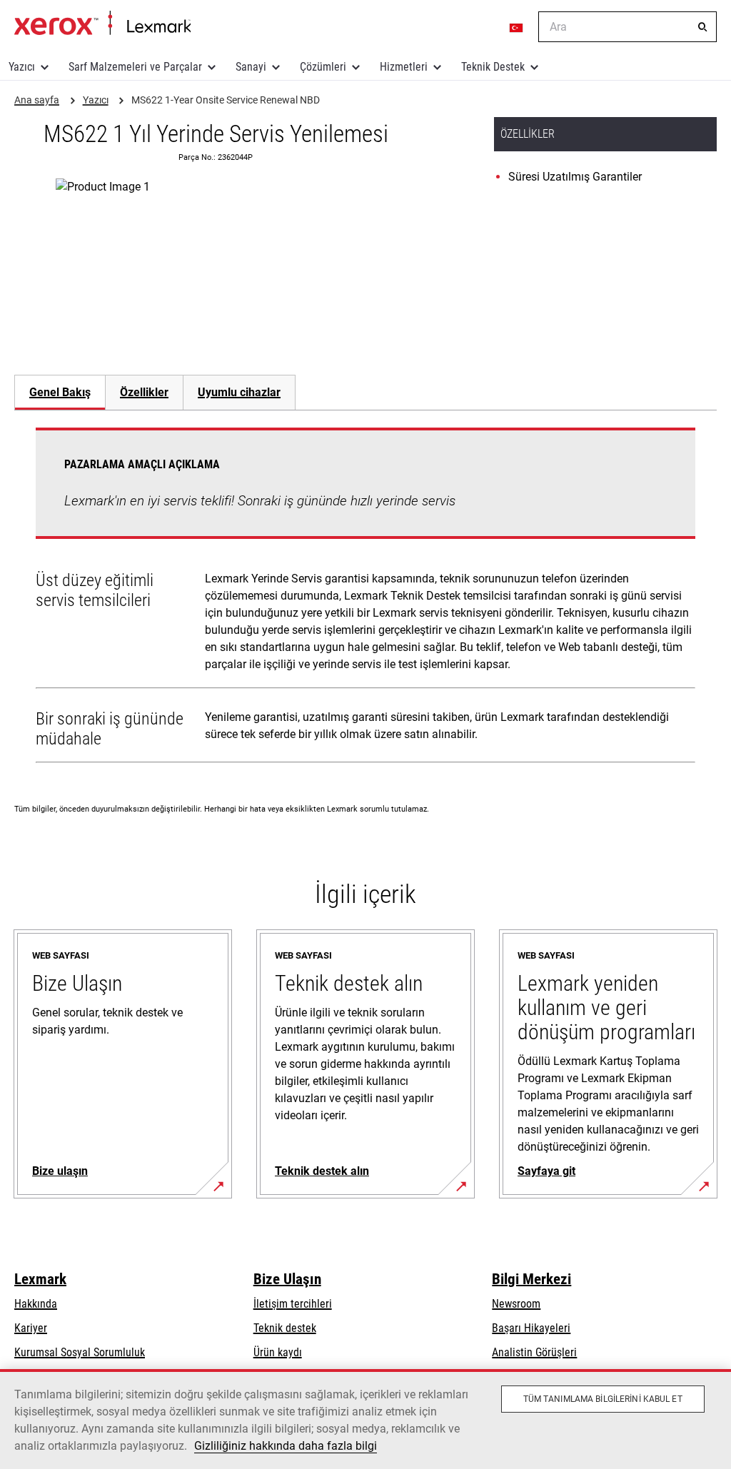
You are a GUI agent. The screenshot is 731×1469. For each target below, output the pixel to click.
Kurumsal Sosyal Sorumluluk (79, 1352)
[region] (365, 1419)
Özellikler (144, 392)
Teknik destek (284, 1328)
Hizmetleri (404, 67)
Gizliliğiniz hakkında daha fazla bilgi (285, 1446)
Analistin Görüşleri (534, 1352)
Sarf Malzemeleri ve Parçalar (135, 67)
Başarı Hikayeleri (531, 1328)
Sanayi (251, 67)
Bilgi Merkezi (531, 1279)
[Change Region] (517, 27)
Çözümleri (323, 67)
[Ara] (702, 27)
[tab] (59, 392)
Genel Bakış (60, 392)
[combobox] (627, 26)
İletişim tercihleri (292, 1304)
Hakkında (35, 1304)
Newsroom (516, 1304)
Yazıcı (22, 67)
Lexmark (40, 1279)
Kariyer (30, 1328)
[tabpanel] (365, 598)
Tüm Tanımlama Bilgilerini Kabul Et (602, 1399)
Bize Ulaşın (287, 1279)
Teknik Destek (493, 67)
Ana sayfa (102, 23)
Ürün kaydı (277, 1352)
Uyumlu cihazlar (239, 392)
